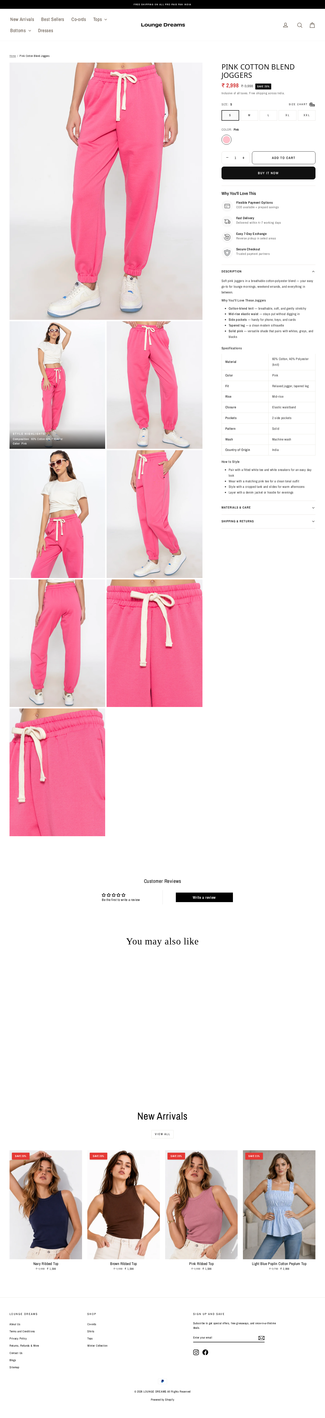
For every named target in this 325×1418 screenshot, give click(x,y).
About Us (15, 1324)
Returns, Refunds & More (24, 1346)
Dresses (45, 30)
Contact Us (16, 1353)
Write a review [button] (204, 897)
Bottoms (18, 30)
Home (13, 56)
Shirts (90, 1331)
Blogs (13, 1360)
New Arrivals (22, 19)
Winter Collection (97, 1346)
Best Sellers (52, 19)
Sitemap (14, 1367)
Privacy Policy (18, 1338)
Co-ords (78, 19)
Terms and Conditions (22, 1331)
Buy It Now (268, 173)
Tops (98, 19)
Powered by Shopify (162, 1400)
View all (162, 1134)
